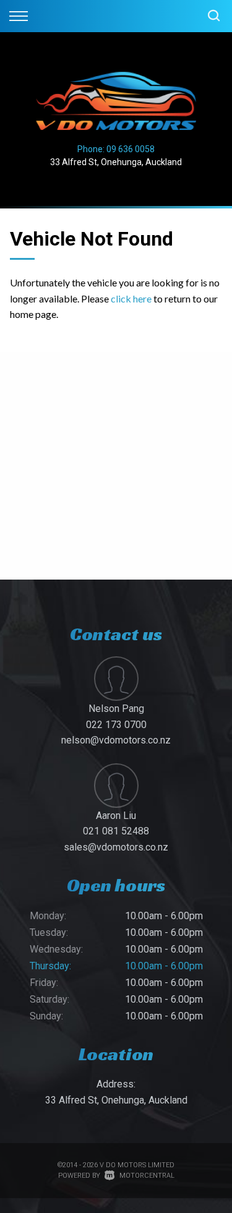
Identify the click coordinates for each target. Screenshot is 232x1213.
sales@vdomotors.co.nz (116, 847)
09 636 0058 (130, 149)
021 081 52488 (116, 831)
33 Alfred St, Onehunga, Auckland (116, 162)
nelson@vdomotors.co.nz (116, 740)
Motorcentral (146, 1176)
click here (131, 298)
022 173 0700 (116, 725)
